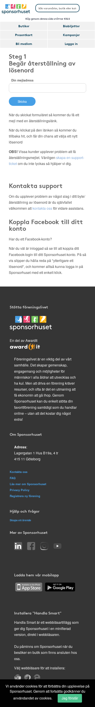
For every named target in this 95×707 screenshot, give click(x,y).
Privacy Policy (19, 490)
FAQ (12, 478)
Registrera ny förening (25, 496)
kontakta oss (42, 208)
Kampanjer (71, 35)
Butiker (23, 26)
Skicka (22, 101)
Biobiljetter (71, 26)
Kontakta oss (18, 472)
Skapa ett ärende (20, 520)
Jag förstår (70, 698)
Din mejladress (22, 80)
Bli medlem (24, 43)
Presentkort (23, 35)
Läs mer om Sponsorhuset (28, 484)
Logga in (71, 43)
